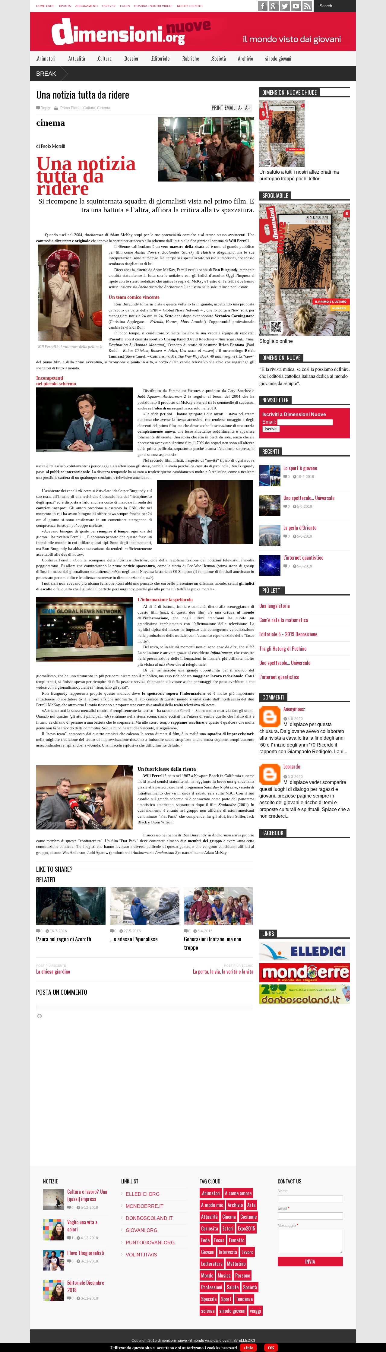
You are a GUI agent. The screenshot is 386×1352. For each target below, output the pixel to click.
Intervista (228, 1252)
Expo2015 (246, 1228)
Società (250, 1287)
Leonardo (291, 766)
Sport (226, 1299)
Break (46, 73)
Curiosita (209, 1228)
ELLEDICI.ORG (143, 1194)
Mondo (207, 1275)
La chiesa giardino (53, 971)
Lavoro (247, 1252)
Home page (45, 6)
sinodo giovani (278, 58)
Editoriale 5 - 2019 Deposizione (288, 634)
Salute (233, 1287)
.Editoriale (160, 58)
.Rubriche (190, 58)
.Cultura (104, 58)
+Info (248, 1347)
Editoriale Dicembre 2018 (85, 1286)
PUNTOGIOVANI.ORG (150, 1242)
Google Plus (274, 6)
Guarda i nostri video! (153, 6)
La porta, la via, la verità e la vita (223, 971)
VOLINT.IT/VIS (141, 1254)
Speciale (209, 1299)
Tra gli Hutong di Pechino (282, 648)
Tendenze (244, 1299)
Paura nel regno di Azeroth (63, 938)
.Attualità (76, 58)
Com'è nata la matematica (283, 620)
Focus (219, 1240)
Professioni (211, 1287)
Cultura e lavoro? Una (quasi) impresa (87, 1195)
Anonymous (293, 708)
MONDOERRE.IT (144, 1206)
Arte (251, 1204)
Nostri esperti (190, 6)
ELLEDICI (247, 1340)
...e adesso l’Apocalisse (134, 938)
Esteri (228, 1228)
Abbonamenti (86, 6)
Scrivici (108, 6)
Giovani (207, 1252)
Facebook (262, 6)
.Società (218, 58)
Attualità (209, 1216)
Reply (45, 108)
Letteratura (212, 1263)
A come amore (238, 1193)
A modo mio (212, 1204)
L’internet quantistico (303, 557)
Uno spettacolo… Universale (308, 497)
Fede (205, 1240)
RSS (307, 6)
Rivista (65, 6)
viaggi (255, 1310)
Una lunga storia (274, 605)
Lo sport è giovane (300, 468)
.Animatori (45, 58)
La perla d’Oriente (299, 527)
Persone (242, 1275)
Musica (224, 1275)
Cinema (103, 108)
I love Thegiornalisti (85, 1252)
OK (271, 1347)
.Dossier (131, 58)
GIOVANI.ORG (141, 1230)
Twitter (285, 6)
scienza (208, 1310)
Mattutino (236, 1263)
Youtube (296, 6)
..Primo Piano (70, 108)
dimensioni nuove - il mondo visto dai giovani (195, 1340)
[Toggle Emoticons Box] (39, 1016)
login (125, 6)
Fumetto (236, 1240)
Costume (248, 1216)
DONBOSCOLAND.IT (149, 1218)
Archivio (245, 58)
